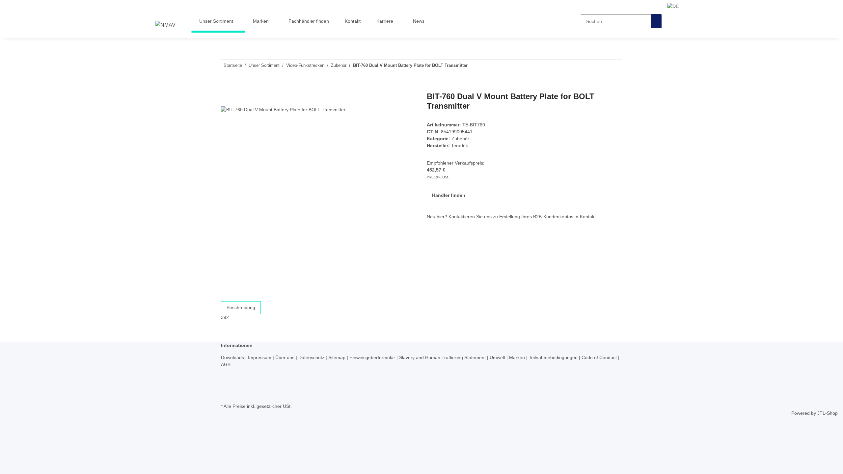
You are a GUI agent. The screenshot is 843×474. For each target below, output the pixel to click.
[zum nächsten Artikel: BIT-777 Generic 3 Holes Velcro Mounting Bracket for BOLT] (473, 67)
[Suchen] (656, 21)
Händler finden (448, 195)
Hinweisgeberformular (372, 357)
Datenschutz (312, 357)
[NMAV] (165, 25)
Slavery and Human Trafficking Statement (443, 357)
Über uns (285, 357)
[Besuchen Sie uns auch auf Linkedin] (226, 394)
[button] (675, 6)
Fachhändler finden (308, 21)
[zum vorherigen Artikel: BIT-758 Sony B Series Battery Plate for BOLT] (484, 67)
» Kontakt (586, 216)
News (418, 21)
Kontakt (353, 21)
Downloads (233, 357)
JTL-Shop (827, 413)
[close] (226, 99)
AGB (226, 364)
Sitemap (337, 357)
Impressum (260, 357)
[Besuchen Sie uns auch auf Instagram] (226, 386)
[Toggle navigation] (163, 12)
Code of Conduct (600, 357)
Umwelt (498, 357)
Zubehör (460, 138)
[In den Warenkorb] (226, 88)
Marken (517, 357)
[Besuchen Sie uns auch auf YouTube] (226, 379)
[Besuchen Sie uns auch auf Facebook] (226, 372)
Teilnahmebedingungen (554, 357)
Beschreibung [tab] (241, 307)
